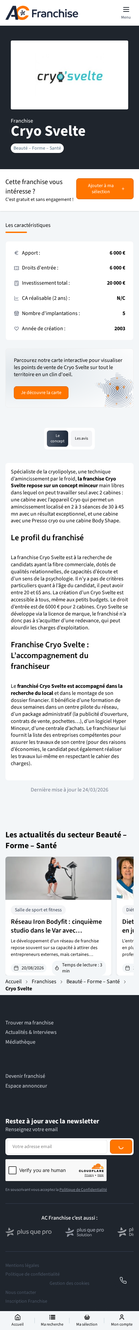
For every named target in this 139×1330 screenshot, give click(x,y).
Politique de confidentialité (32, 1274)
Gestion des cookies (69, 1283)
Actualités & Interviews (31, 1032)
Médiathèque (20, 1042)
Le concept (57, 438)
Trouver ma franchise (29, 1022)
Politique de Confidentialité (83, 1190)
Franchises (44, 981)
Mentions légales (22, 1265)
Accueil (13, 981)
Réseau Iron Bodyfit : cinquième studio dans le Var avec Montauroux (56, 930)
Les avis (81, 438)
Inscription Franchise (26, 1301)
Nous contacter (20, 1292)
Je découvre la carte (41, 392)
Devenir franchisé (25, 1076)
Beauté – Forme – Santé (37, 148)
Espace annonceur (26, 1086)
